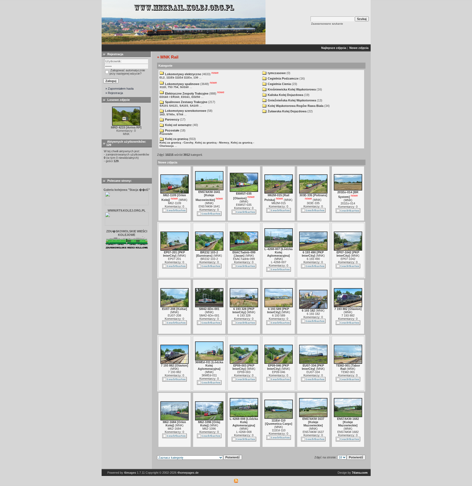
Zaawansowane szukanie (327, 23)
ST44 (179, 114)
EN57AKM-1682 (348, 432)
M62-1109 (174, 203)
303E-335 (313, 203)
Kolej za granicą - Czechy (176, 142)
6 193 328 (243, 315)
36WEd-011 (209, 375)
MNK (183, 199)
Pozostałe (172, 130)
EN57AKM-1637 (313, 432)
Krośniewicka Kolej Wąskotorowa (292, 89)
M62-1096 (209, 428)
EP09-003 (243, 372)
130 (195, 77)
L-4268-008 (244, 432)
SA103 (183, 105)
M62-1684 (174, 428)
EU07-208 (174, 315)
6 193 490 (313, 258)
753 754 (173, 87)
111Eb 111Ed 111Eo (179, 77)
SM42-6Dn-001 (209, 315)
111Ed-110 (278, 430)
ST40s (170, 114)
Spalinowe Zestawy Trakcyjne (186, 102)
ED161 (185, 96)
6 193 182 (313, 313)
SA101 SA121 (169, 105)
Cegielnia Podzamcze (283, 78)
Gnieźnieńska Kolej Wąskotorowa (292, 100)
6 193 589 (278, 315)
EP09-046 (278, 372)
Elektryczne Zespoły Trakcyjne (186, 93)
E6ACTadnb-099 (244, 258)
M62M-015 (279, 203)
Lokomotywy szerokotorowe (185, 110)
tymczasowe (277, 73)
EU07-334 (313, 372)
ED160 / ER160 (169, 96)
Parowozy (172, 119)
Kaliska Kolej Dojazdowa (285, 94)
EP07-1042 (348, 258)
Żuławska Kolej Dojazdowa (287, 111)
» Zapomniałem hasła (119, 88)
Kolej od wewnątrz (178, 125)
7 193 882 (348, 315)
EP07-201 (174, 258)
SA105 (194, 105)
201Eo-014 (348, 203)
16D (162, 114)
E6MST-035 (244, 204)
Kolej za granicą (176, 138)
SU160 (184, 87)
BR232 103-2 (209, 258)
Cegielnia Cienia (279, 84)
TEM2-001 (348, 372)
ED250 (195, 96)
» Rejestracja (114, 93)
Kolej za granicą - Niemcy (212, 142)
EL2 (162, 77)
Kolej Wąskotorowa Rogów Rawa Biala (295, 105)
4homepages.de (188, 472)
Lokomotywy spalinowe (182, 83)
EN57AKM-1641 (209, 206)
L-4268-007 (278, 262)
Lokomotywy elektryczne (183, 74)
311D (163, 87)
